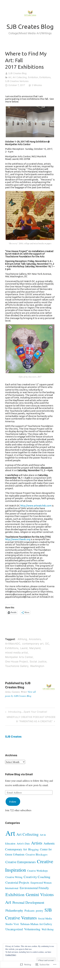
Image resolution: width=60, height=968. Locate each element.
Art (9, 77)
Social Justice (38, 661)
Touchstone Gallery (16, 666)
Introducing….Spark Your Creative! (25, 712)
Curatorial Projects (17, 882)
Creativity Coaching (37, 877)
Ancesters (35, 639)
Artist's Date (23, 843)
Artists (36, 843)
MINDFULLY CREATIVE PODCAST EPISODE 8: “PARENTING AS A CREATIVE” (30, 719)
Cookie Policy (10, 954)
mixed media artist (16, 652)
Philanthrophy (14, 910)
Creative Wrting (13, 877)
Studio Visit (12, 924)
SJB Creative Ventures (16, 81)
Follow (12, 801)
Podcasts (29, 910)
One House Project (16, 661)
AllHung (22, 639)
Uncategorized (14, 929)
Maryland (34, 648)
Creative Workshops (37, 870)
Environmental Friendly (34, 888)
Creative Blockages (37, 854)
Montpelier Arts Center (19, 657)
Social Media (45, 918)
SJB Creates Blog (30, 26)
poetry (39, 910)
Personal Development (28, 902)
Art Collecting (20, 77)
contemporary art (33, 643)
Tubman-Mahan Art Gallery (36, 924)
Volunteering (32, 929)
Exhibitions (45, 77)
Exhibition (33, 77)
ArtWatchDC (12, 643)
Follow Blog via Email (19, 774)
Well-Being (48, 929)
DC (47, 643)
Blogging (33, 849)
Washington (37, 666)
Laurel (24, 648)
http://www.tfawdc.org (17, 539)
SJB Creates (13, 736)
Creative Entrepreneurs (20, 862)
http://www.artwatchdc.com (35, 505)
